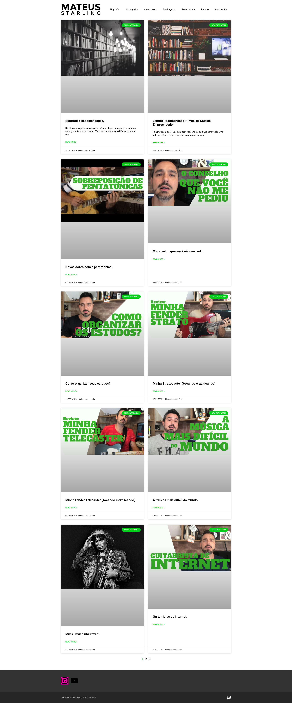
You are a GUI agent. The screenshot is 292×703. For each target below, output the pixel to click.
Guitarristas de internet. (170, 616)
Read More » (71, 142)
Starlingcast (169, 9)
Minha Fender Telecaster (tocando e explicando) (100, 500)
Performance (188, 9)
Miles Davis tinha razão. (82, 634)
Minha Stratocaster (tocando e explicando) (184, 383)
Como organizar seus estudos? (88, 383)
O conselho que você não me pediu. (178, 251)
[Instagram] (64, 680)
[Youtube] (74, 680)
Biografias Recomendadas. (84, 121)
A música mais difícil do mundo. (175, 500)
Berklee (205, 9)
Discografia (131, 9)
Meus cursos (150, 9)
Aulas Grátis (221, 9)
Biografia (114, 9)
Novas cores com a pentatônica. (88, 267)
